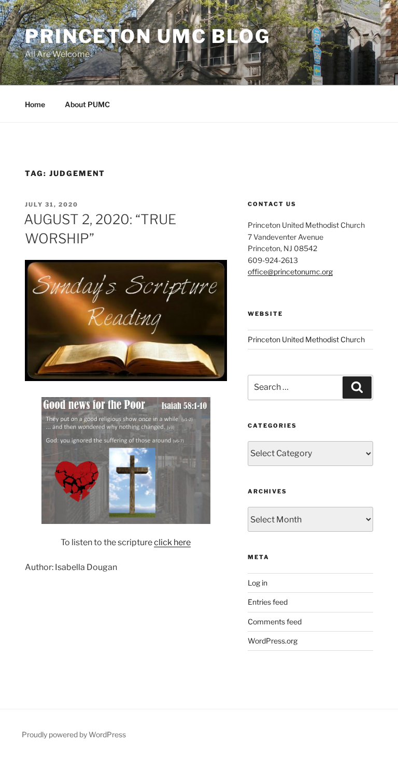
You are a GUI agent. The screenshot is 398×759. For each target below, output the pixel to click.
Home (35, 104)
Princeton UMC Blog (148, 36)
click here (172, 542)
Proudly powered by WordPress (74, 734)
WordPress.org (272, 640)
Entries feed (268, 601)
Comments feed (275, 621)
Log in (257, 582)
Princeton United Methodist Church (306, 339)
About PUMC (87, 104)
